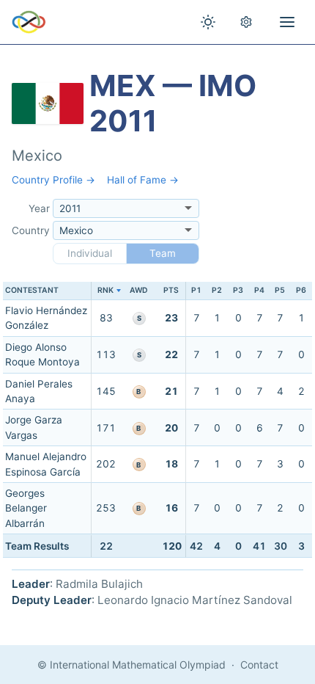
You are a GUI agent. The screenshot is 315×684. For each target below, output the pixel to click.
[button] (106, 291)
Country (31, 230)
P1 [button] (196, 290)
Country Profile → (53, 180)
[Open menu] (287, 22)
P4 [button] (259, 290)
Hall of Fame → (143, 180)
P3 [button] (238, 290)
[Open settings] (246, 22)
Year (39, 208)
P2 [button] (217, 290)
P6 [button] (301, 290)
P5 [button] (280, 290)
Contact (259, 664)
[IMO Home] (29, 22)
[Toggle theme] (208, 22)
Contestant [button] (32, 290)
